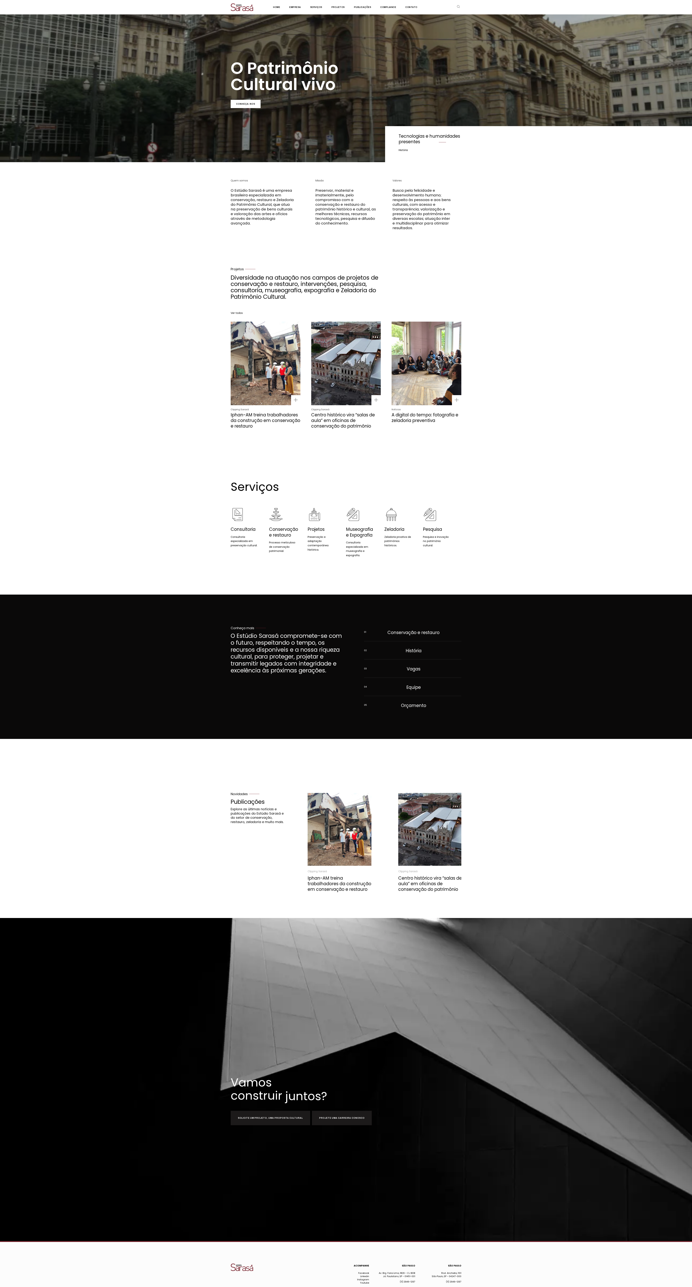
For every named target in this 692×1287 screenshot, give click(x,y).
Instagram (363, 1279)
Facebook (363, 1273)
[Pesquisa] (430, 514)
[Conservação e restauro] (276, 514)
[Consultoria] (238, 514)
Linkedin (364, 1276)
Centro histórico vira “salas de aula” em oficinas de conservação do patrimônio (343, 420)
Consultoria (243, 529)
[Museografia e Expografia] (353, 514)
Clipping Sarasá (240, 409)
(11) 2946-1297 (407, 1281)
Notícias (396, 409)
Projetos (316, 529)
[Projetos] (314, 514)
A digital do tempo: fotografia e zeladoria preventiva (425, 417)
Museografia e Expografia (359, 532)
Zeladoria (394, 529)
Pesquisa (432, 529)
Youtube (364, 1282)
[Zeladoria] (391, 514)
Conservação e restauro (283, 532)
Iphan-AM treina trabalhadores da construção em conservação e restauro (265, 420)
